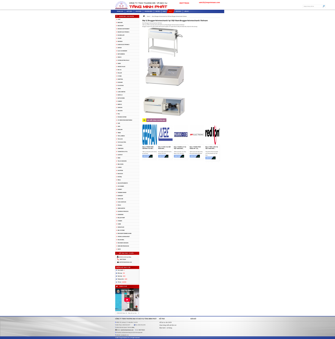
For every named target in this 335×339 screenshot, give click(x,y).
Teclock (120, 139)
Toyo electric (122, 142)
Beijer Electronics (123, 32)
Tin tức (158, 11)
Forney (120, 189)
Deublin (120, 41)
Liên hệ (186, 11)
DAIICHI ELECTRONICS (123, 44)
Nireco (120, 104)
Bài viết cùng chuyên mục (156, 120)
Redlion (120, 129)
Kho (164, 11)
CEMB (119, 224)
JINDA (119, 88)
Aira (119, 126)
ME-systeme (121, 230)
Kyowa (120, 76)
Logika (120, 167)
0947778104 (123, 259)
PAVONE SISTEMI (122, 117)
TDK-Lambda (121, 135)
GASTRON (120, 170)
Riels (119, 180)
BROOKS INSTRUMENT (123, 28)
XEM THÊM (146, 156)
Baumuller (121, 35)
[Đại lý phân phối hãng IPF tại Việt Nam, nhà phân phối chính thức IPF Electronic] (197, 135)
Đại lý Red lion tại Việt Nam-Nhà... (211, 147)
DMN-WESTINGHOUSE (123, 246)
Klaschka (121, 85)
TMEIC (119, 132)
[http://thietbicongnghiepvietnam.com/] (144, 16)
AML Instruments (123, 183)
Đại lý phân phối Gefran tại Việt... (148, 147)
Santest (120, 154)
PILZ (119, 113)
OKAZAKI (120, 110)
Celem (119, 38)
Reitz (119, 249)
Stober (120, 220)
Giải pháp (178, 11)
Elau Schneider (122, 51)
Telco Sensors (122, 161)
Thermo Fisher (122, 192)
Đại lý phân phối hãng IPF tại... (195, 147)
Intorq (120, 176)
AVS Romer (121, 186)
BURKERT (120, 195)
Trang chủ (120, 11)
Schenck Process (123, 211)
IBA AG (119, 69)
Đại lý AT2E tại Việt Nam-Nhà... (164, 147)
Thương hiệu (148, 11)
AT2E (119, 19)
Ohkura (120, 107)
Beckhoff (121, 25)
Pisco (119, 205)
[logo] (141, 5)
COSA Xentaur (122, 202)
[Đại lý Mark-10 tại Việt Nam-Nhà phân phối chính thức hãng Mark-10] (181, 135)
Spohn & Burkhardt (124, 236)
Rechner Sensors (123, 243)
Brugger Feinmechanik (124, 233)
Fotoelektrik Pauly (123, 60)
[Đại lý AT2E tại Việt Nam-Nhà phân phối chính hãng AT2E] (165, 135)
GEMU (119, 63)
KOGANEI (120, 82)
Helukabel (121, 239)
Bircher (120, 22)
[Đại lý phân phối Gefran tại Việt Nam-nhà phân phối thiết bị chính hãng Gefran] (149, 135)
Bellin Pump (121, 217)
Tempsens (120, 148)
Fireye (119, 57)
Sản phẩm (138, 11)
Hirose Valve (121, 66)
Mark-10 (120, 95)
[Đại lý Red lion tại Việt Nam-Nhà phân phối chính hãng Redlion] (212, 135)
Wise (119, 158)
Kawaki (120, 101)
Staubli (120, 145)
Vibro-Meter (121, 208)
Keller (120, 73)
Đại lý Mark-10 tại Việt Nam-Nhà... (180, 147)
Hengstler (121, 227)
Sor (119, 123)
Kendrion (120, 214)
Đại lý (170, 11)
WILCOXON (120, 164)
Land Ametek (121, 91)
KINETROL (120, 79)
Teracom (120, 198)
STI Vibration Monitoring (125, 120)
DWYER (120, 47)
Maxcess (120, 173)
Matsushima (121, 98)
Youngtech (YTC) (122, 151)
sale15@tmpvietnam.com (125, 262)
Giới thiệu (129, 11)
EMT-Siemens (121, 54)
